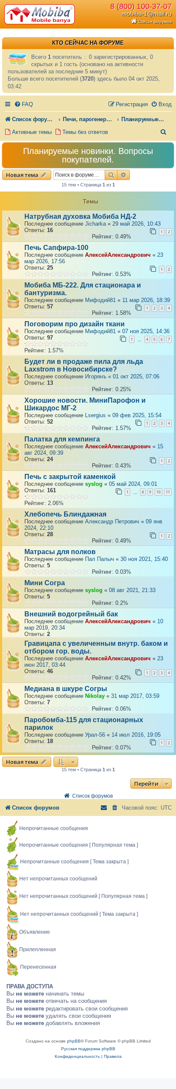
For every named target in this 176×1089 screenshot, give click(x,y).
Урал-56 (95, 735)
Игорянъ (95, 376)
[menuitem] (23, 104)
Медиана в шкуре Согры (65, 688)
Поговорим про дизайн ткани (74, 324)
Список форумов (155, 21)
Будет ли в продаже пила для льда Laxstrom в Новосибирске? (83, 365)
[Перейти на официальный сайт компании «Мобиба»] (40, 14)
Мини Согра (44, 583)
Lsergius (95, 415)
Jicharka (95, 224)
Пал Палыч (99, 559)
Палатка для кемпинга (62, 439)
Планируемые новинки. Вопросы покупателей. (88, 155)
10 (158, 492)
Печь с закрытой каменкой (70, 476)
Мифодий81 (100, 300)
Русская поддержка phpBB (88, 1048)
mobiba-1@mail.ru (147, 13)
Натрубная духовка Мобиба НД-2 (80, 216)
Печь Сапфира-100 (56, 247)
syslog (94, 484)
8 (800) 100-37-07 (141, 6)
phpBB (74, 1041)
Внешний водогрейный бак (71, 614)
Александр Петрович (112, 521)
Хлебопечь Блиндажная (65, 514)
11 (168, 492)
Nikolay (95, 696)
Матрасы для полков (60, 551)
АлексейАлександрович (118, 255)
